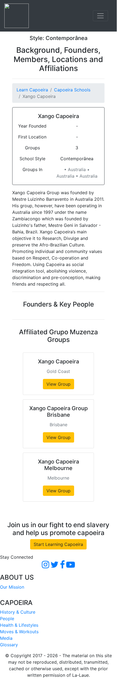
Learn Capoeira (32, 89)
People (7, 618)
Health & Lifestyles (19, 625)
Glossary (9, 644)
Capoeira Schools (72, 89)
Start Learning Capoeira (58, 544)
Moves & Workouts (19, 631)
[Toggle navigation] (100, 15)
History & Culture (17, 612)
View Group (58, 384)
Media (6, 638)
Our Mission (12, 587)
